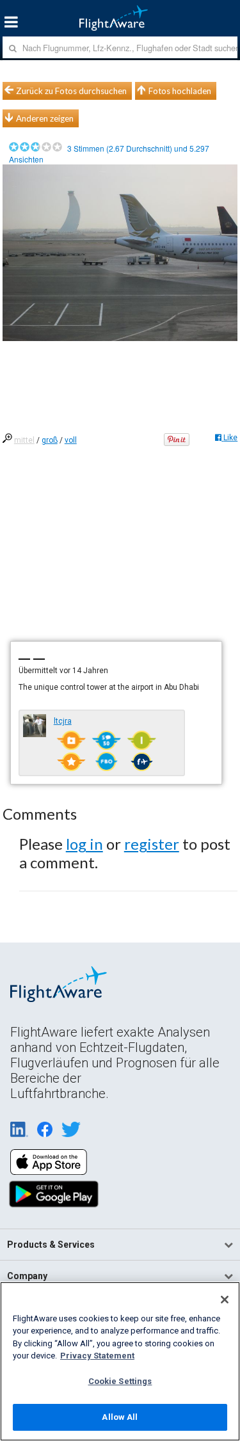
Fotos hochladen (179, 91)
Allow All (120, 1417)
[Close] (225, 1300)
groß (50, 440)
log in (84, 843)
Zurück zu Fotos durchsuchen (71, 91)
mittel (24, 440)
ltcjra (63, 721)
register (151, 843)
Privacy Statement (97, 1355)
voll (71, 440)
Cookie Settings (120, 1381)
